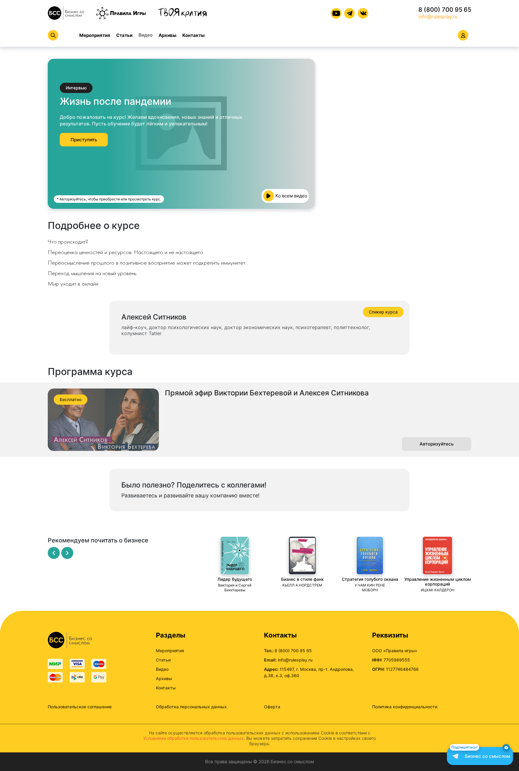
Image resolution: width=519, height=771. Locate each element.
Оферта (272, 706)
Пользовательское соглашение (80, 706)
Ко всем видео (291, 196)
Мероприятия (94, 35)
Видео (145, 35)
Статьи (124, 35)
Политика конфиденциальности (404, 706)
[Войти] (463, 35)
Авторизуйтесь (437, 444)
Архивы (167, 35)
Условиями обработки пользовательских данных (193, 738)
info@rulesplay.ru (437, 17)
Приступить (84, 139)
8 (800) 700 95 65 (444, 9)
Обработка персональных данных (191, 706)
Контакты (193, 35)
